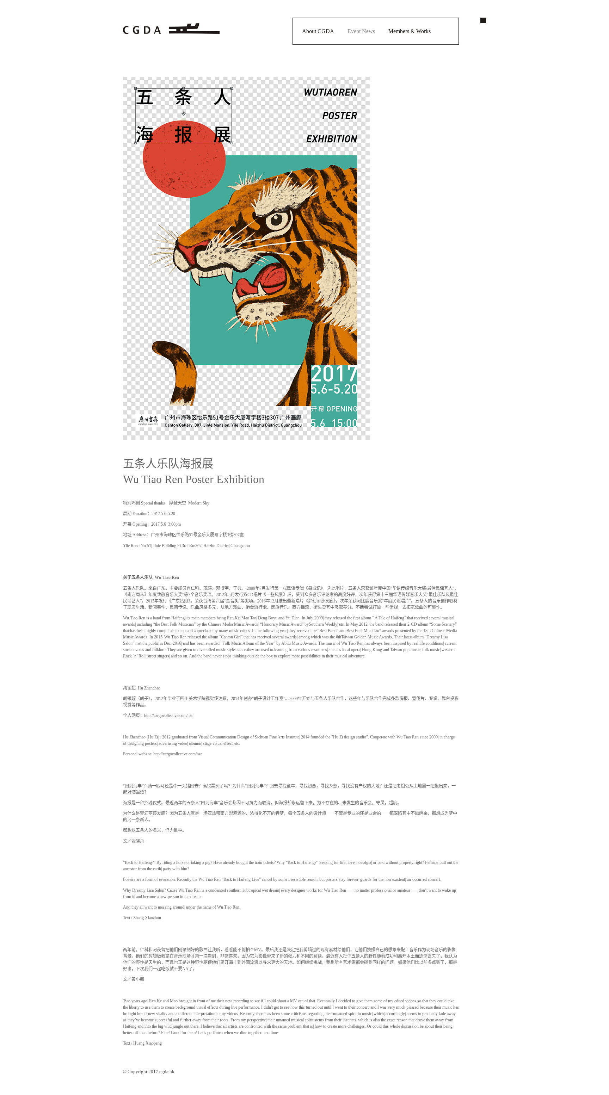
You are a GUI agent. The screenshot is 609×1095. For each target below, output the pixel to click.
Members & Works (409, 31)
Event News (361, 31)
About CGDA (318, 31)
